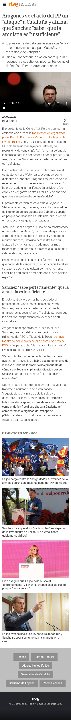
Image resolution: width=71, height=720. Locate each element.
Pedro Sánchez (52, 683)
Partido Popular (44, 657)
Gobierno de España (21, 683)
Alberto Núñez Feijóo (35, 665)
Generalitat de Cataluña (35, 674)
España (21, 657)
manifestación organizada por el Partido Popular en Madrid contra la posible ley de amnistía (34, 137)
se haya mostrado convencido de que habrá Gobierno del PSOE (33, 341)
